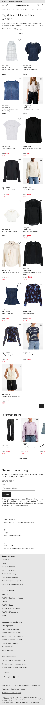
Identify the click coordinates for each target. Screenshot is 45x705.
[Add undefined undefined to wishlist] (17, 420)
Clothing (25, 9)
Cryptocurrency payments (11, 577)
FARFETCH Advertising (10, 612)
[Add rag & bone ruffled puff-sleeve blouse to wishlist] (41, 79)
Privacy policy (6, 685)
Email (3, 484)
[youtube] (19, 677)
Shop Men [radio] (18, 29)
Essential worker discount (11, 643)
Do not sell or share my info (11, 693)
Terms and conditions (21, 685)
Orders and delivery (8, 567)
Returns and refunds (9, 570)
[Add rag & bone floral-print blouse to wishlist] (41, 284)
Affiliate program (7, 625)
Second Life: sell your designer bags (14, 664)
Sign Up (6, 494)
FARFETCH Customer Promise (12, 584)
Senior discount (7, 650)
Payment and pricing (9, 574)
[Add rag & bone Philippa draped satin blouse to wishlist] (19, 242)
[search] (7, 5)
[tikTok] (9, 677)
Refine (21, 33)
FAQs (5, 533)
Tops (32, 9)
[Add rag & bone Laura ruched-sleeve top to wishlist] (41, 40)
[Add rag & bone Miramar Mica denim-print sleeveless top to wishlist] (19, 79)
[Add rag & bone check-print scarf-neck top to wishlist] (19, 40)
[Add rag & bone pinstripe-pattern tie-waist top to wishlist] (19, 366)
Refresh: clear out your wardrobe (13, 660)
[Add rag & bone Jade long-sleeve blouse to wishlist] (41, 201)
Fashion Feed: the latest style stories (14, 667)
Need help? (8, 546)
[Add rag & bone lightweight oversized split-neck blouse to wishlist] (41, 242)
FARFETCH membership (10, 629)
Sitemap (4, 615)
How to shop (9, 519)
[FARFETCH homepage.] (22, 5)
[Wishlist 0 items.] (37, 5)
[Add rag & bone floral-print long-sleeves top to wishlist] (19, 325)
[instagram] (4, 677)
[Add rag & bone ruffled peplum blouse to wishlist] (19, 119)
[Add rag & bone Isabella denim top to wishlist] (19, 284)
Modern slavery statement (11, 608)
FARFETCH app (7, 605)
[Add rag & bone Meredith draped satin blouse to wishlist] (41, 119)
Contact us (6, 559)
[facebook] (14, 677)
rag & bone (16, 9)
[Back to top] (41, 406)
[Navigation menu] (2, 5)
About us (5, 594)
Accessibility (36, 685)
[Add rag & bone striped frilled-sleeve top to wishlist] (41, 325)
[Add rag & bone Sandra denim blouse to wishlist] (41, 160)
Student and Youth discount (12, 639)
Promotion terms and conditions (13, 581)
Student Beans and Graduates (12, 636)
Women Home (6, 9)
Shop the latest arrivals (15, 1)
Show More (22, 458)
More (41, 25)
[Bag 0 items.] (42, 5)
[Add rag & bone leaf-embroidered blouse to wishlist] (19, 201)
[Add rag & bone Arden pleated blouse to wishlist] (19, 160)
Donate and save (8, 647)
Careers (4, 601)
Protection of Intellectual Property (14, 689)
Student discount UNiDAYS (11, 632)
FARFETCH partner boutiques (12, 598)
